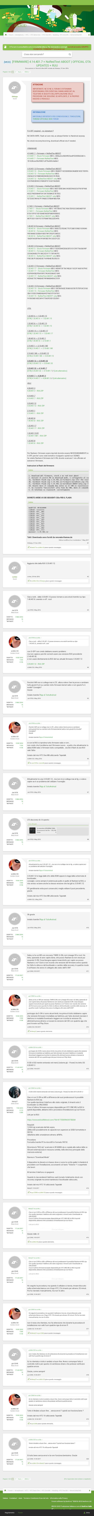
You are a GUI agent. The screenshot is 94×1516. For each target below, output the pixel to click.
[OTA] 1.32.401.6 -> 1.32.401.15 (39, 318)
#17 (87, 1329)
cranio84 (41, 763)
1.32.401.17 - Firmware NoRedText (41, 271)
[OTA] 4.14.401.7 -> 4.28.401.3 (39, 378)
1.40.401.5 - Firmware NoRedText (40, 251)
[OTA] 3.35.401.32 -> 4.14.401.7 (39, 371)
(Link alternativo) (60, 371)
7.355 (21, 660)
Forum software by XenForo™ (72, 1501)
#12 (87, 1027)
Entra (88, 1513)
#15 (87, 1237)
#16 (87, 1294)
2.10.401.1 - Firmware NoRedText (40, 191)
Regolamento (9, 1513)
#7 (88, 792)
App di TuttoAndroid (48, 695)
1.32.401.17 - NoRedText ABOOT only (42, 276)
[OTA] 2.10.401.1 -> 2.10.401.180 (40, 348)
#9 (88, 899)
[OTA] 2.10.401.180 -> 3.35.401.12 (40, 356)
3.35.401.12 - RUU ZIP (36, 406)
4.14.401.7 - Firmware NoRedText (40, 158)
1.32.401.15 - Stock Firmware (39, 288)
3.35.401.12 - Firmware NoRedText (41, 174)
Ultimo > (27, 72)
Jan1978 (30, 610)
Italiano (5, 1498)
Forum (20, 1513)
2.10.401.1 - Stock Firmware (38, 189)
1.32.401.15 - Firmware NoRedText (41, 291)
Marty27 (34, 1031)
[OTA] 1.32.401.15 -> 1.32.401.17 (40, 333)
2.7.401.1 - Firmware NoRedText (40, 211)
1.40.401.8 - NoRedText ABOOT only (41, 236)
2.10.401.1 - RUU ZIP (35, 413)
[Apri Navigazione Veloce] (89, 35)
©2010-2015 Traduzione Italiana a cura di (72, 1506)
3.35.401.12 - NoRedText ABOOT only (42, 179)
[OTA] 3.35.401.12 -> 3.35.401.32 (40, 363)
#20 (87, 1459)
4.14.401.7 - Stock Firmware (38, 156)
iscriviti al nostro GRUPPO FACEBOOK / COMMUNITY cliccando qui (60, 48)
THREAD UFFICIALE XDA (42, 119)
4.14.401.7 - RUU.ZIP (35, 398)
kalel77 (34, 547)
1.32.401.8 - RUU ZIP (35, 443)
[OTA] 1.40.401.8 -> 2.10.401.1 (39, 341)
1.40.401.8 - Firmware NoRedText (40, 231)
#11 (87, 971)
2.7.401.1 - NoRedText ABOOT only (41, 216)
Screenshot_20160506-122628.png (48, 828)
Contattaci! (13, 1498)
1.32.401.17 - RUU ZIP (36, 428)
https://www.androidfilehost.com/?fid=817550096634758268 (51, 1120)
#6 (88, 759)
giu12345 (30, 971)
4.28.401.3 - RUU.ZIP (35, 391)
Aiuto (20, 1498)
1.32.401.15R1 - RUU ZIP (37, 436)
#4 (88, 667)
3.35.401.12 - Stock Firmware (39, 171)
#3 (88, 610)
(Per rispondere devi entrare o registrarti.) (77, 1479)
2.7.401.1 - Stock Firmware (38, 209)
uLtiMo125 (41, 547)
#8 (88, 839)
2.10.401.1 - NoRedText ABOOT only (41, 196)
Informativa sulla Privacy (58, 1498)
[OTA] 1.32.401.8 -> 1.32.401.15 (39, 326)
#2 (88, 576)
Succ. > (20, 72)
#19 (87, 1419)
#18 (87, 1375)
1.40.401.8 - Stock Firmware (38, 228)
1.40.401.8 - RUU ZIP (35, 421)
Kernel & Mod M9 (41, 68)
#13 (87, 1069)
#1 (88, 543)
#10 (87, 927)
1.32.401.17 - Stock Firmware (39, 268)
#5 (88, 698)
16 (22, 619)
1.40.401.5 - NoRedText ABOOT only (41, 256)
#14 (87, 1188)
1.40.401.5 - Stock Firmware (38, 249)
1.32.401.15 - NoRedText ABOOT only (42, 296)
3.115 (21, 1110)
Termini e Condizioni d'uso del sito (36, 1498)
